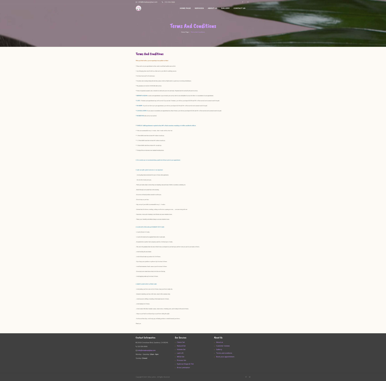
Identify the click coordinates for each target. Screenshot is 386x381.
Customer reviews (223, 346)
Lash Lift (180, 353)
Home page (185, 32)
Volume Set (181, 349)
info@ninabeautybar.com (147, 2)
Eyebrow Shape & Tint (185, 364)
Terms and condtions (224, 353)
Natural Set (181, 346)
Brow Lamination (183, 367)
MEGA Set (180, 357)
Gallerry (219, 349)
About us (219, 342)
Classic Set (181, 342)
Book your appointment (225, 357)
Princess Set (181, 360)
